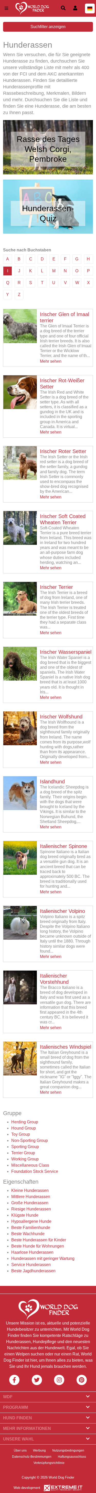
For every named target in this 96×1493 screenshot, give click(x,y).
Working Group (25, 1159)
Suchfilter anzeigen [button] (48, 26)
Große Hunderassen (29, 1203)
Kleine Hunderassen (30, 1190)
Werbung (39, 1450)
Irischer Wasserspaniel (65, 652)
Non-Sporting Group (29, 1140)
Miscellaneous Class (30, 1165)
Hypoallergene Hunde (31, 1221)
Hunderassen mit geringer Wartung (42, 1258)
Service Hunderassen (31, 1264)
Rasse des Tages (48, 139)
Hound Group (23, 1128)
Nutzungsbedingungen (68, 1450)
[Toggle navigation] (6, 8)
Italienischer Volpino (62, 911)
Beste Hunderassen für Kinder (38, 1240)
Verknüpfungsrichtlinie (49, 1463)
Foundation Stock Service (34, 1171)
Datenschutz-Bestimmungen (31, 1456)
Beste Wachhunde (28, 1234)
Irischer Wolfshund (61, 716)
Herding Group (24, 1122)
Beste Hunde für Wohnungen (37, 1246)
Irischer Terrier (56, 587)
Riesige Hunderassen (31, 1209)
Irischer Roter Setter (63, 451)
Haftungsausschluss (72, 1456)
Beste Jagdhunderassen (33, 1271)
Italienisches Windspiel (65, 1047)
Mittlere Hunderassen (30, 1196)
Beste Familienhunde (30, 1227)
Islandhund (52, 781)
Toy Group (20, 1134)
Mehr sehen (50, 361)
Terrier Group (23, 1153)
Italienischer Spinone (63, 846)
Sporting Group (25, 1146)
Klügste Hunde (24, 1215)
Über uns (20, 1450)
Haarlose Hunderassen (32, 1252)
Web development (27, 1488)
